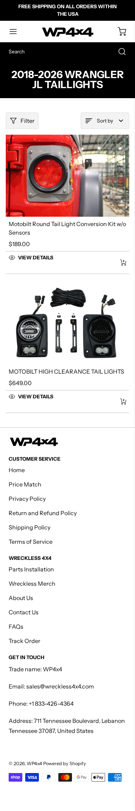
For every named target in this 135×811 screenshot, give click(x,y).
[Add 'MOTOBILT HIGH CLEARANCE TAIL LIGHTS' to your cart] (118, 401)
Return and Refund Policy (43, 513)
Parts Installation (31, 569)
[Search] (118, 51)
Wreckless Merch (32, 583)
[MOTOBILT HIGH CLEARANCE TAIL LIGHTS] (67, 324)
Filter (28, 120)
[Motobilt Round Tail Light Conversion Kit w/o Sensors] (67, 176)
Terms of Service (31, 541)
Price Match (25, 484)
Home (17, 470)
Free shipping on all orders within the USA (67, 10)
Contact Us (24, 612)
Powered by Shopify (64, 763)
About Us (21, 597)
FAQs (16, 626)
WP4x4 (34, 763)
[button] (16, 31)
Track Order (24, 640)
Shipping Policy (29, 527)
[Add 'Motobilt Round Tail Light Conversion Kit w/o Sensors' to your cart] (118, 262)
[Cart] (118, 31)
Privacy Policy (27, 498)
